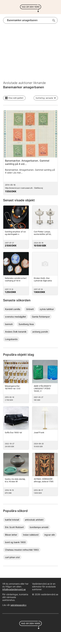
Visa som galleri (15, 98)
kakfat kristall (12, 519)
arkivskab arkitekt (34, 519)
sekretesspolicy (18, 605)
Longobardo (11, 339)
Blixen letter (11, 534)
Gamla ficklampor (41, 316)
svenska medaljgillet (15, 316)
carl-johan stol (12, 557)
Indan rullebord (30, 534)
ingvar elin (49, 534)
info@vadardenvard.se (14, 589)
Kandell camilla (12, 309)
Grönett (30, 309)
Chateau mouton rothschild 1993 (22, 549)
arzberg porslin (40, 331)
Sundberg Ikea (26, 324)
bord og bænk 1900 (15, 542)
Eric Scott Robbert (14, 527)
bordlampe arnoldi (39, 527)
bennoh (9, 324)
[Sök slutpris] (54, 21)
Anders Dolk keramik (15, 331)
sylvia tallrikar (47, 309)
